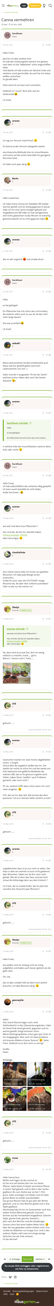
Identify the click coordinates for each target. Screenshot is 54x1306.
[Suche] (50, 5)
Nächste (39, 1259)
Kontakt (6, 1291)
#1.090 (48, 564)
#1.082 (48, 132)
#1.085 (48, 291)
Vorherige (15, 1259)
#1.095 (48, 860)
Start (12, 1294)
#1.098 (48, 1011)
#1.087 (48, 413)
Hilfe (5, 1294)
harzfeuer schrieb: (17, 423)
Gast (5, 24)
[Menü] (3, 5)
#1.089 (48, 518)
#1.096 (48, 914)
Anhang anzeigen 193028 (15, 535)
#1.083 (48, 190)
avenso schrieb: (16, 628)
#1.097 (48, 951)
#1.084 (48, 251)
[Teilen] (43, 45)
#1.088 (48, 475)
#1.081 (48, 45)
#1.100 (48, 1169)
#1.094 (48, 824)
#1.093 (48, 752)
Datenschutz (42, 1291)
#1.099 (48, 1133)
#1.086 (48, 355)
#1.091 (48, 619)
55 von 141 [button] (27, 1259)
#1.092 (48, 715)
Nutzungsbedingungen (23, 1291)
